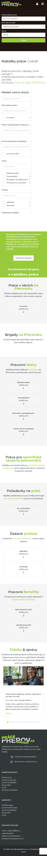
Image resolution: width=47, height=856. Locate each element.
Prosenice (18, 118)
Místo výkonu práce (8, 23)
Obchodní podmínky (9, 790)
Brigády (11, 335)
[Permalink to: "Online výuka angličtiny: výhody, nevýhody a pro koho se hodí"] (23, 675)
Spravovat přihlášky (9, 782)
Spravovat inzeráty (9, 780)
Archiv (23, 852)
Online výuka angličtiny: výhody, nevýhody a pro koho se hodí (23, 695)
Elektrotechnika (18, 173)
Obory (4, 31)
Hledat (23, 40)
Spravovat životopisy (9, 808)
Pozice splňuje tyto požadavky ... (14, 141)
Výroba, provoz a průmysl (18, 183)
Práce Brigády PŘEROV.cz (29, 82)
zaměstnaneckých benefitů (23, 599)
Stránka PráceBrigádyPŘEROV (26, 757)
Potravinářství (18, 176)
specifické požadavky (13, 498)
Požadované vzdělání (10, 213)
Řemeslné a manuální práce (18, 180)
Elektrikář (18, 202)
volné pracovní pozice (22, 538)
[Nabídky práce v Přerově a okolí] (11, 4)
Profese (5, 190)
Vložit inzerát (7, 777)
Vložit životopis (7, 805)
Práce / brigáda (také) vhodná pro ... (16, 125)
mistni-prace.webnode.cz (11, 836)
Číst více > (9, 713)
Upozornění (6, 785)
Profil (4, 787)
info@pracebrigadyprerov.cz (13, 839)
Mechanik (18, 205)
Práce (13, 285)
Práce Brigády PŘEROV (22, 700)
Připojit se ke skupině (23, 258)
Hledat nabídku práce (9, 15)
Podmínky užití (37, 849)
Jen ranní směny (13, 154)
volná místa (33, 370)
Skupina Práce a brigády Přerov (26, 762)
